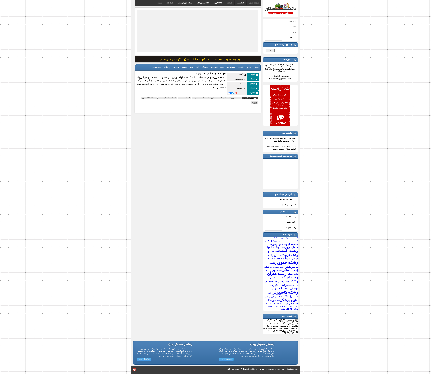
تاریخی (269, 241)
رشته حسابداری (277, 259)
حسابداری (291, 244)
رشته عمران (276, 274)
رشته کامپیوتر (290, 217)
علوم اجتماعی (270, 297)
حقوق (184, 67)
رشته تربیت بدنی (286, 255)
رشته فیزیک (290, 278)
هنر (191, 67)
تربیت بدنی (156, 67)
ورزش (295, 309)
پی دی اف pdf (203, 3)
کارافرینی (286, 309)
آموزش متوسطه (281, 238)
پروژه (254, 103)
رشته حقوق (291, 222)
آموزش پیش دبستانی (290, 241)
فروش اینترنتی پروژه (167, 98)
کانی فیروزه (221, 98)
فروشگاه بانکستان (250, 369)
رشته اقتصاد (287, 251)
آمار (197, 67)
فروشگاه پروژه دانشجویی (203, 98)
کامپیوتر (214, 67)
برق (222, 67)
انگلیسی (240, 3)
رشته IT (282, 248)
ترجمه (229, 3)
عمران (256, 67)
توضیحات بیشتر (226, 359)
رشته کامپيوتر (281, 288)
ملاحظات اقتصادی (279, 304)
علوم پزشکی (288, 300)
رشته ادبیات (272, 247)
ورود (294, 32)
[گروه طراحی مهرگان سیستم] (134, 370)
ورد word (218, 3)
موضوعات (292, 27)
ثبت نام (293, 38)
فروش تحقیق (184, 98)
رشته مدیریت (274, 277)
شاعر (277, 297)
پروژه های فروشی (185, 3)
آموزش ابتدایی (292, 238)
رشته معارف (291, 228)
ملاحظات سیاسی (272, 307)
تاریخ (249, 67)
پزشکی (167, 67)
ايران (276, 241)
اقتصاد (241, 67)
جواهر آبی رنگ (234, 98)
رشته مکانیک (292, 286)
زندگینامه (285, 296)
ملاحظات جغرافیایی (285, 307)
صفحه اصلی (291, 21)
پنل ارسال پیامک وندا (287, 138)
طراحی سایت (291, 146)
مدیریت (176, 67)
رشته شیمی (276, 271)
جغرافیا (205, 67)
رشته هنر (281, 285)
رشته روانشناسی (277, 267)
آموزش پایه (270, 238)
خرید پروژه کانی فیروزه (211, 74)
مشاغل (275, 300)
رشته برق (272, 251)
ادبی (280, 241)
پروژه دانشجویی (149, 98)
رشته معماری (272, 281)
